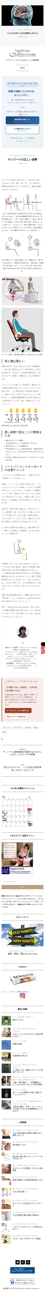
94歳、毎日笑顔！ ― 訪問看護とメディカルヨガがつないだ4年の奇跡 (27, 1084)
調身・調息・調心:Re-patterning (22, 954)
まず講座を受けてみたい (22, 130)
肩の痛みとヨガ (19, 1145)
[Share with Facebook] (3, 739)
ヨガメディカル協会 (20, 1041)
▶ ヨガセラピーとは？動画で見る (18, 710)
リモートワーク (17, 728)
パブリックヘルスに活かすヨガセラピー (24, 29)
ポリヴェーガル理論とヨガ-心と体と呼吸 (28, 1169)
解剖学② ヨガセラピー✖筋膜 (25, 663)
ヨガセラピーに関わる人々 (22, 1077)
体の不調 (27, 728)
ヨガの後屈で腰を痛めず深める (26, 1215)
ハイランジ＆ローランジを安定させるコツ (28, 1228)
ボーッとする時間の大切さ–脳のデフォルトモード (27, 1094)
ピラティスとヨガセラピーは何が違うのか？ (28, 1035)
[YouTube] (43, 652)
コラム (12, 29)
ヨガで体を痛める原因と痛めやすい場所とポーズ (28, 1134)
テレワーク (6, 728)
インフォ (16, 1101)
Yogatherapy (22, 50)
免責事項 (6, 1288)
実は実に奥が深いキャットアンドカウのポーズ (28, 1158)
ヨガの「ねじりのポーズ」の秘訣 (27, 1239)
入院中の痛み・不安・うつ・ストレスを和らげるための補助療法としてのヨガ (28, 1109)
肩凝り (36, 728)
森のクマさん (18, 1020)
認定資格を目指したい (22, 120)
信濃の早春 (17, 1044)
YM (26, 39)
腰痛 (4, 732)
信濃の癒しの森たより (26, 1017)
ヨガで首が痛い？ (20, 1192)
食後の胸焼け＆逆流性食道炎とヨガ (28, 1180)
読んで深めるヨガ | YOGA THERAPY (22, 155)
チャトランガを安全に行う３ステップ (28, 1205)
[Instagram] (43, 648)
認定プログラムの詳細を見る (16, 716)
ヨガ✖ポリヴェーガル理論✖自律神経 (19, 665)
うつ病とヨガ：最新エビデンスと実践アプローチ (28, 1071)
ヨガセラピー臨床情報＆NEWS (30, 1101)
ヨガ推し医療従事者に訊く (26, 1080)
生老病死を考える (20, 1056)
